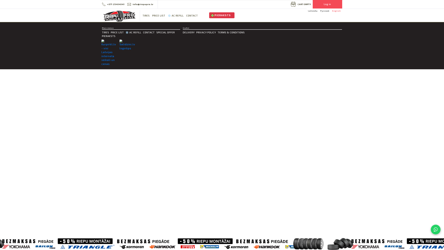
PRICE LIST (158, 15)
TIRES (146, 15)
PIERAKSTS (223, 15)
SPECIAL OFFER (165, 32)
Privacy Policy (206, 32)
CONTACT (192, 15)
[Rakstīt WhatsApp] (436, 229)
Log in (327, 4)
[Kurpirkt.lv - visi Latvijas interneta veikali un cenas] (109, 53)
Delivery (189, 32)
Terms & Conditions (231, 32)
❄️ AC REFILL (176, 15)
